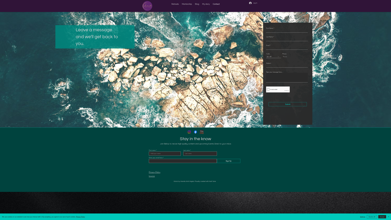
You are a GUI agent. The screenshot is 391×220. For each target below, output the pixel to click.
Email (268, 45)
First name (152, 150)
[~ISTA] (202, 132)
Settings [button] (362, 217)
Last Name (269, 36)
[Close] (388, 216)
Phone (284, 53)
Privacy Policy (80, 217)
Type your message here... (274, 72)
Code (268, 53)
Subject (268, 63)
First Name (269, 28)
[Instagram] (189, 132)
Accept (382, 217)
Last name (186, 150)
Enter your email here (156, 157)
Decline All (372, 217)
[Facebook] (195, 132)
